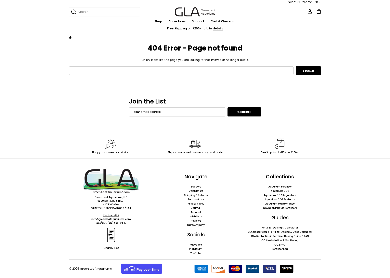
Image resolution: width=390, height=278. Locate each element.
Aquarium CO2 (280, 191)
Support (198, 21)
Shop (158, 21)
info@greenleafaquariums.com (111, 219)
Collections (177, 21)
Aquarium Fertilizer (280, 186)
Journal (195, 208)
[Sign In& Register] (310, 11)
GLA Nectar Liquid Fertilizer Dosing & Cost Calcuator (280, 232)
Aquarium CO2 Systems (280, 199)
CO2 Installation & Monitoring (279, 240)
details (218, 28)
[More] (164, 21)
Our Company (196, 225)
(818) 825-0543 (117, 222)
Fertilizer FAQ (280, 249)
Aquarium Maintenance (280, 203)
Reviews (196, 220)
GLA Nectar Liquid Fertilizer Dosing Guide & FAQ (280, 236)
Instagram (196, 249)
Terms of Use (196, 199)
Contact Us (196, 191)
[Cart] (318, 11)
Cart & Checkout (223, 21)
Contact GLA (111, 215)
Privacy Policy (196, 203)
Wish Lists (196, 216)
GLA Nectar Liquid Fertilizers (280, 208)
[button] (111, 181)
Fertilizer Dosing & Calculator (280, 227)
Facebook (196, 244)
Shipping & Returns (196, 195)
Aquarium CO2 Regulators (280, 195)
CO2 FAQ (279, 244)
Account (196, 212)
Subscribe (244, 112)
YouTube (196, 253)
